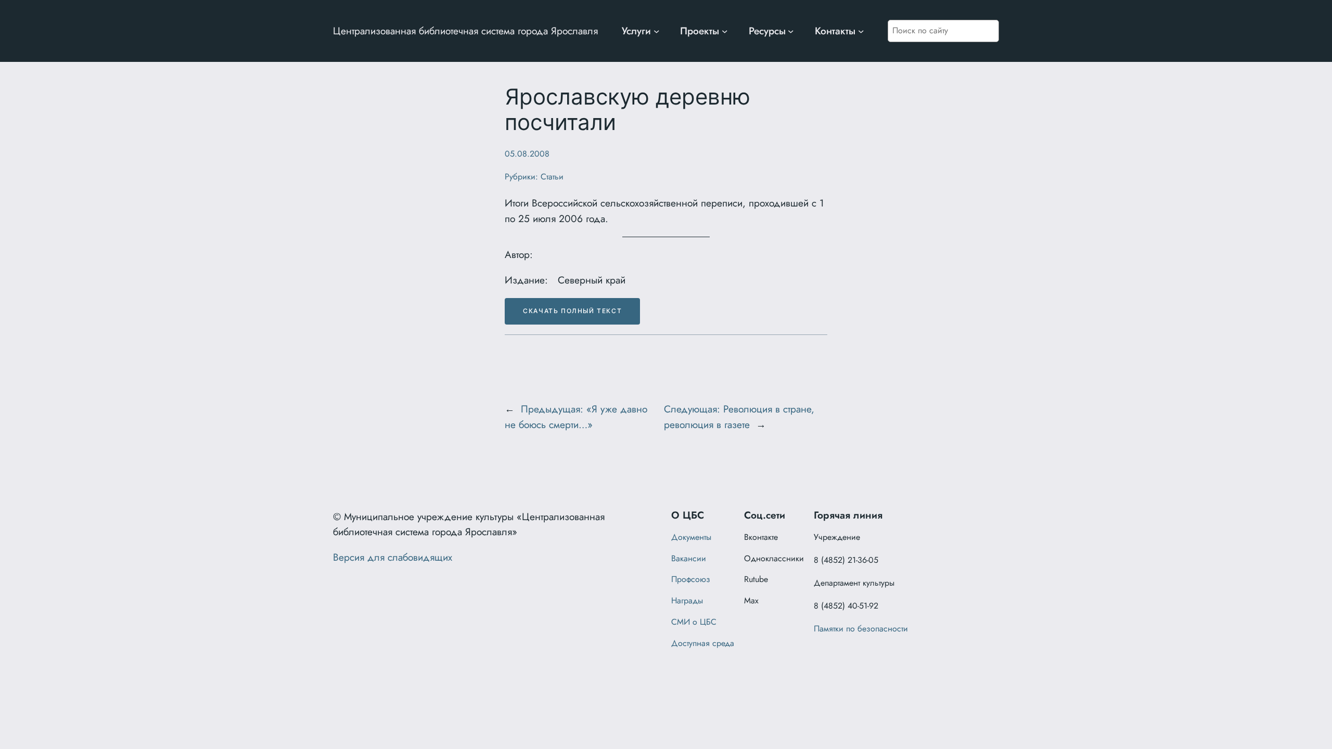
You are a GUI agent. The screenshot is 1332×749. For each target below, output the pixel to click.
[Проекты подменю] (725, 31)
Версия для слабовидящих (392, 557)
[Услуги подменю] (657, 31)
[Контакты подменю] (861, 31)
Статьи (552, 177)
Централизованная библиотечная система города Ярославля (465, 30)
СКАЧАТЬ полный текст (572, 311)
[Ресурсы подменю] (791, 31)
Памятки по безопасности (861, 629)
